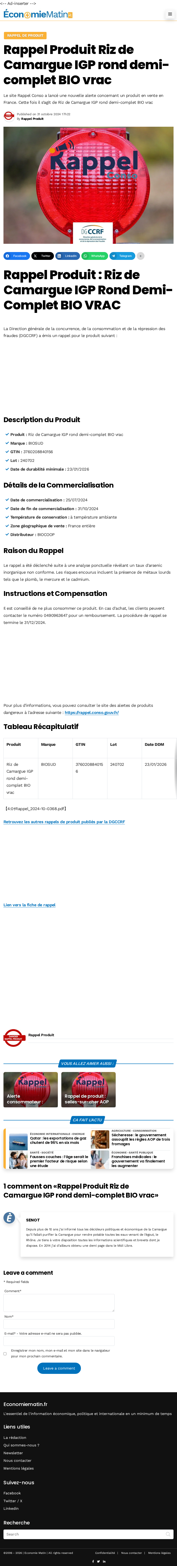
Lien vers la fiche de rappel (29, 904)
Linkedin (11, 1508)
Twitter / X (12, 1501)
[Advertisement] (88, 377)
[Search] (168, 1534)
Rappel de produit (25, 35)
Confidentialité (105, 1553)
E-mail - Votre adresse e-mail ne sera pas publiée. (43, 1333)
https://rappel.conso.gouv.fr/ (92, 712)
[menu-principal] (170, 14)
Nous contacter (17, 1460)
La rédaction (14, 1437)
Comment (12, 1291)
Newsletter (13, 1453)
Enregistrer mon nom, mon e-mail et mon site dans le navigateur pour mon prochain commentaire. (60, 1353)
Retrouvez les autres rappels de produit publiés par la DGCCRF (64, 821)
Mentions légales (18, 1468)
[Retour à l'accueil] (79, 14)
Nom (9, 1316)
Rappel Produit (41, 1035)
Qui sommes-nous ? (21, 1445)
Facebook (12, 1493)
